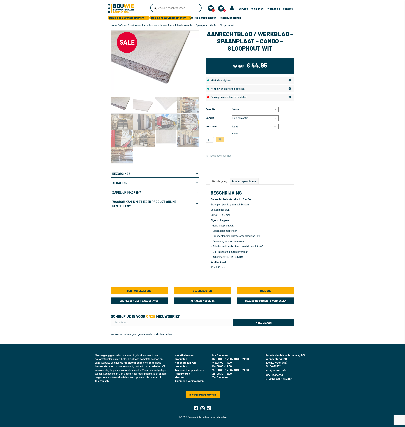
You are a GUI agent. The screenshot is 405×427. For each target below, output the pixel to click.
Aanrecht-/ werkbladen (154, 25)
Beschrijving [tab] (219, 181)
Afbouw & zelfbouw (129, 25)
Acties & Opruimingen (203, 17)
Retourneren (182, 373)
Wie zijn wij (257, 8)
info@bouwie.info (276, 370)
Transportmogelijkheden (189, 370)
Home (114, 25)
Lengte (210, 117)
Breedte (210, 109)
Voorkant (211, 126)
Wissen (235, 133)
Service (243, 8)
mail (155, 377)
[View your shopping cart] (221, 8)
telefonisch (102, 381)
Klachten (180, 377)
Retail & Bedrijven (230, 17)
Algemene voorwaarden (189, 381)
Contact (288, 8)
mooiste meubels (134, 362)
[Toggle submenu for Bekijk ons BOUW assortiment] (146, 18)
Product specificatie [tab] (244, 181)
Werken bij (273, 8)
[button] (155, 173)
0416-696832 (273, 366)
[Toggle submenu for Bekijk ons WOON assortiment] (188, 18)
